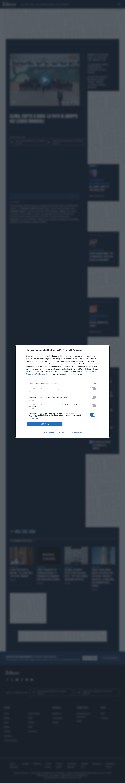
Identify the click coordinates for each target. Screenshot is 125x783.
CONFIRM (44, 424)
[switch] (93, 388)
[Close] (104, 350)
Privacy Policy (76, 433)
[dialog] (62, 391)
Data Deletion (48, 433)
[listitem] (62, 383)
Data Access (62, 433)
